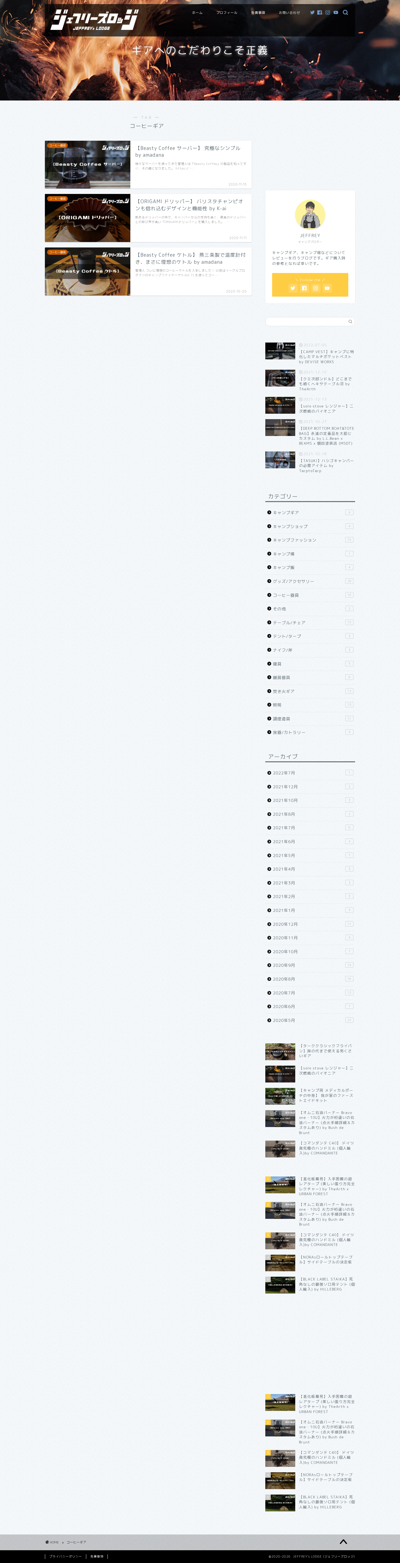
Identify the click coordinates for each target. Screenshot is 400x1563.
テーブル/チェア (312, 623)
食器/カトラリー (311, 732)
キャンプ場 (311, 554)
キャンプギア (311, 513)
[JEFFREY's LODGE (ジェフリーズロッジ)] (94, 28)
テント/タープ (311, 636)
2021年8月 (311, 814)
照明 (312, 705)
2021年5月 (311, 855)
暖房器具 (311, 677)
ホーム (197, 13)
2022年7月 (311, 773)
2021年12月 (311, 787)
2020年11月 (311, 938)
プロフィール (227, 13)
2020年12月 (312, 924)
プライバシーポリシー (65, 1556)
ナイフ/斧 (311, 650)
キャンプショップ (311, 526)
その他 (311, 609)
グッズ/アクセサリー (312, 581)
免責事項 (258, 13)
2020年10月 (311, 952)
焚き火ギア (312, 691)
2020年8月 (312, 979)
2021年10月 (311, 800)
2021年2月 (311, 896)
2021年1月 (311, 910)
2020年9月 (312, 965)
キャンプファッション (312, 540)
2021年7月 (311, 828)
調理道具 (312, 719)
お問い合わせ (289, 13)
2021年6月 (311, 842)
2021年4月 (311, 869)
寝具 (311, 664)
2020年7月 (312, 993)
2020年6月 (311, 1006)
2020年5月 (312, 1020)
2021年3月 (311, 883)
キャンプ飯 (311, 567)
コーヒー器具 (312, 595)
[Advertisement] (310, 143)
